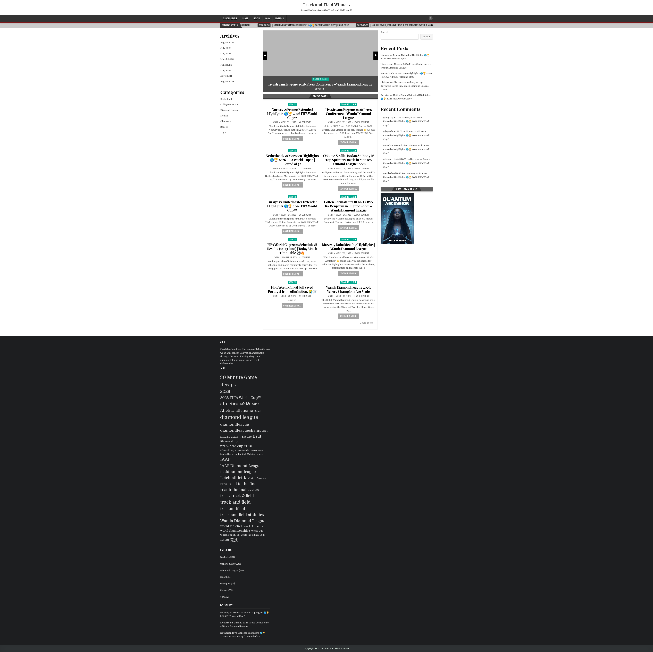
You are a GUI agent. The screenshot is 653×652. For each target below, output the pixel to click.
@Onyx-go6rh (390, 117)
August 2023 (227, 81)
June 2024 (226, 65)
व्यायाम (224, 540)
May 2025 (225, 53)
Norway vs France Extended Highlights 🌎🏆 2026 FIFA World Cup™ (292, 113)
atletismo (244, 410)
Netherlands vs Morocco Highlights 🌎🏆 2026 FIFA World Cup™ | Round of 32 (320, 82)
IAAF (225, 459)
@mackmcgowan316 (394, 145)
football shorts (228, 454)
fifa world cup (229, 441)
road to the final (243, 484)
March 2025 (227, 59)
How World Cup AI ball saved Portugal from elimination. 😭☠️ (292, 289)
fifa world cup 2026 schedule (234, 450)
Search (384, 32)
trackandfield (232, 509)
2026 (225, 391)
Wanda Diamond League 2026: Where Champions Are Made (348, 289)
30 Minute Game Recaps (238, 381)
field (257, 436)
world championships (235, 530)
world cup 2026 (230, 535)
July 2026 (225, 48)
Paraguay (261, 478)
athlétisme (249, 404)
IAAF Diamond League (241, 466)
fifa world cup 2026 (236, 446)
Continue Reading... (292, 138)
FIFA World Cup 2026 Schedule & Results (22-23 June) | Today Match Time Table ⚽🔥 (292, 248)
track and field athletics (242, 515)
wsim (275, 122)
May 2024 (225, 70)
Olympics (279, 18)
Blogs (245, 18)
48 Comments (305, 122)
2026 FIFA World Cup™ (240, 398)
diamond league (239, 417)
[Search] (431, 18)
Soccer (320, 74)
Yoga (267, 18)
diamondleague (234, 424)
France (260, 454)
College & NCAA (229, 104)
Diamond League (230, 18)
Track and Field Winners (326, 4)
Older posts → (367, 322)
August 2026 (227, 42)
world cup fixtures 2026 (253, 535)
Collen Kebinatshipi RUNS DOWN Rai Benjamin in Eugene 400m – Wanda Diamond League (348, 206)
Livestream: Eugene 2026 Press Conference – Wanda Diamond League (348, 113)
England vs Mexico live (230, 437)
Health (257, 18)
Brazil (257, 411)
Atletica (227, 410)
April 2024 (226, 76)
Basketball (226, 99)
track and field (235, 502)
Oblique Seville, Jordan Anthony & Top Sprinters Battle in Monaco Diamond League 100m (348, 159)
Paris (223, 484)
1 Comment (305, 257)
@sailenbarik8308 (393, 173)
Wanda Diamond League (242, 521)
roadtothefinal (233, 490)
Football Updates (246, 454)
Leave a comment (361, 122)
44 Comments (305, 296)
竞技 (234, 540)
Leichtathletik (233, 478)
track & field (242, 496)
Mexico (251, 478)
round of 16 (253, 490)
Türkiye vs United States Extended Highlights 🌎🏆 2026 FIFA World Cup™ (292, 206)
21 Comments (305, 168)
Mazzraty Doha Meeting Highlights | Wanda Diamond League (348, 246)
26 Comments (305, 215)
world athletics (231, 526)
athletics (229, 404)
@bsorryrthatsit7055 (394, 159)
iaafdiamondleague (238, 472)
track (225, 496)
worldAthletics (253, 526)
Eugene (247, 436)
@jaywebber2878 (392, 131)
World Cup (257, 531)
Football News (256, 451)
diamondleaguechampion (244, 430)
